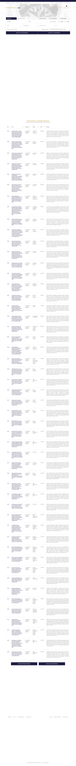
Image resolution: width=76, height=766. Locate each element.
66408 (8, 493)
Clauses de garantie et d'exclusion (34, 243)
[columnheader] (8, 127)
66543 (8, 567)
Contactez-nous (67, 2)
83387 (8, 241)
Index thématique (19, 2)
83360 (8, 316)
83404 (8, 163)
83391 (8, 196)
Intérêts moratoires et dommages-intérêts (35, 208)
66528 (8, 588)
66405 (8, 640)
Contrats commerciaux (35, 132)
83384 (8, 273)
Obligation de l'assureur (35, 221)
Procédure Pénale (34, 337)
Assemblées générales (35, 143)
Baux (33, 368)
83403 (8, 174)
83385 (8, 262)
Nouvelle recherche (22, 32)
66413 (8, 441)
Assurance (34, 219)
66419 (8, 379)
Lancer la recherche (54, 32)
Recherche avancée (21, 18)
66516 (8, 619)
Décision (34, 338)
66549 (8, 546)
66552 (8, 536)
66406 (8, 514)
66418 (8, 389)
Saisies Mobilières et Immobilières (35, 611)
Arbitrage (34, 326)
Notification (35, 297)
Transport (34, 185)
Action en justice (35, 464)
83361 (8, 305)
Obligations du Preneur (35, 433)
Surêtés (34, 305)
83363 (8, 283)
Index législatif (26, 2)
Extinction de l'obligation (35, 317)
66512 (8, 629)
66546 (8, 557)
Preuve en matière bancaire (34, 571)
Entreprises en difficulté (35, 284)
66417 (8, 400)
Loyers (36, 452)
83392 (8, 184)
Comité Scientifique (59, 2)
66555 (8, 525)
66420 (8, 368)
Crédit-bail (34, 539)
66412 (8, 452)
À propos (52, 2)
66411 (8, 462)
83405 (8, 153)
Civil (33, 206)
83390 (8, 206)
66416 (8, 410)
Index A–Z (12, 2)
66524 (8, 598)
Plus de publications (24, 663)
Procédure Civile (34, 164)
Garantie (34, 306)
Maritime (34, 175)
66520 (8, 609)
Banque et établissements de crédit (35, 197)
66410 (8, 473)
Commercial (35, 153)
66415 (8, 420)
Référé (36, 164)
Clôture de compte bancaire (34, 550)
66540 (8, 577)
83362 (8, 295)
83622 (8, 336)
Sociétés (34, 141)
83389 (8, 219)
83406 (8, 141)
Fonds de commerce (34, 275)
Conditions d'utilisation (45, 762)
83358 (8, 358)
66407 (8, 504)
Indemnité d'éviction (34, 370)
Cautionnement (35, 578)
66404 (8, 651)
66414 (8, 431)
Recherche (8, 2)
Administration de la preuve (35, 517)
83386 (8, 251)
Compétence (35, 231)
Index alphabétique (53, 18)
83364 (8, 347)
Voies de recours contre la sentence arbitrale (35, 328)
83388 (8, 229)
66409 (8, 483)
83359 (8, 326)
